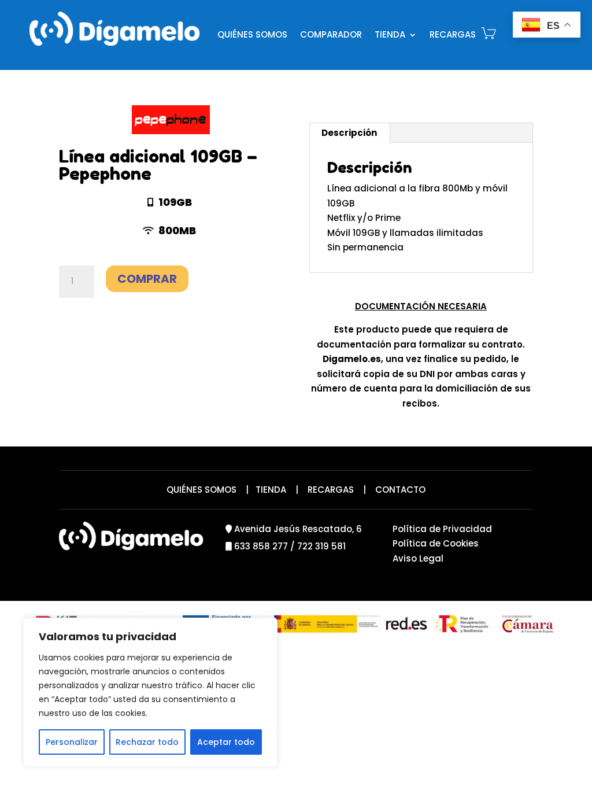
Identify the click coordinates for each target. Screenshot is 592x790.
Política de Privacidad (442, 529)
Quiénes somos (252, 34)
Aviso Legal (418, 558)
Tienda (390, 34)
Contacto (400, 489)
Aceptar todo (226, 742)
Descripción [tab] (349, 133)
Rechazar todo (147, 742)
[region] (150, 692)
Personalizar (72, 742)
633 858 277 (261, 546)
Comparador (331, 34)
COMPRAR (147, 279)
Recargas (453, 34)
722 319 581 (321, 546)
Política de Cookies (436, 543)
